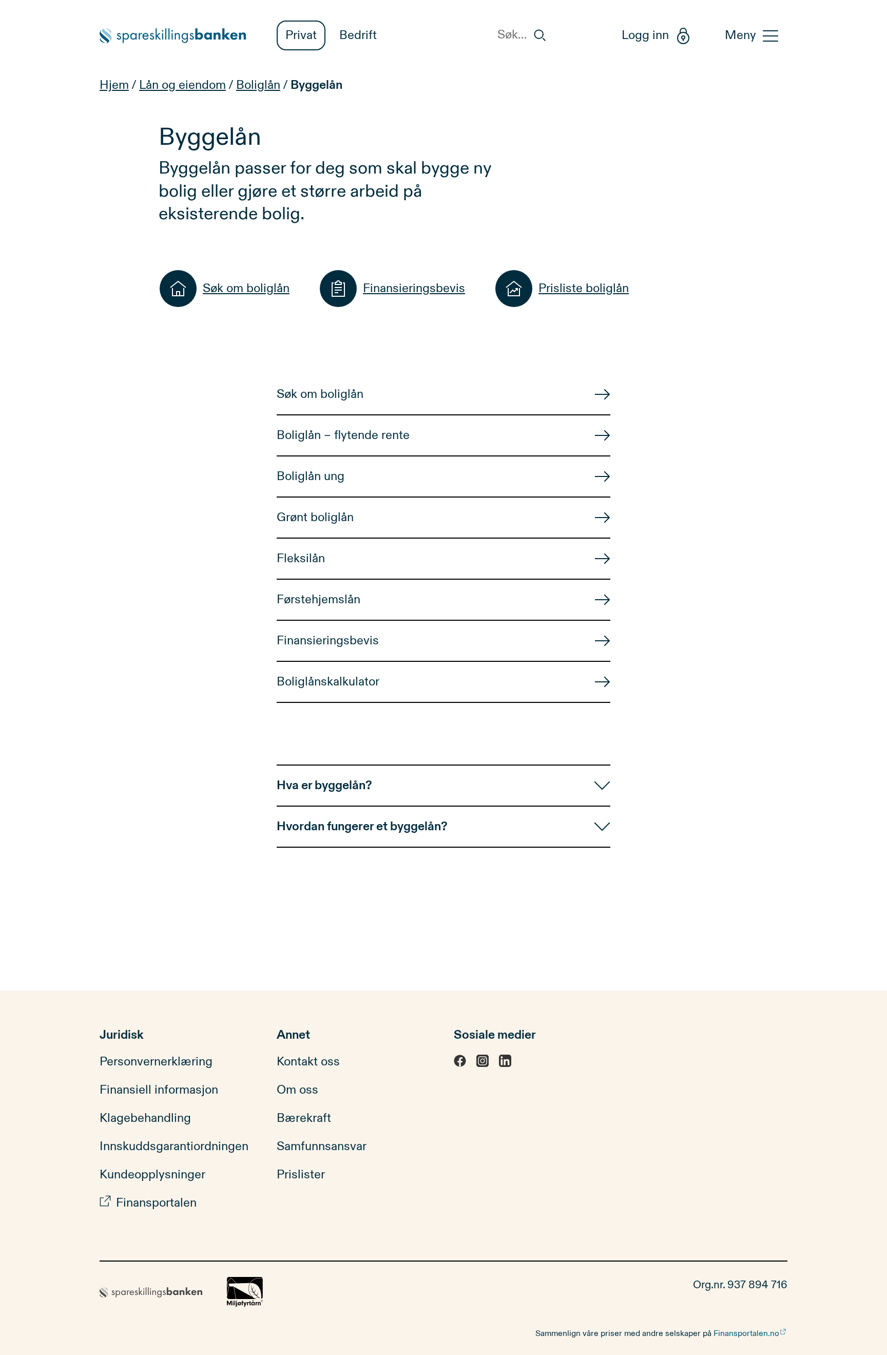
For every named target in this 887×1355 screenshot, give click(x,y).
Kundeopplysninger (152, 1174)
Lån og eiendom (182, 85)
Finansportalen (156, 1203)
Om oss (297, 1090)
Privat (301, 35)
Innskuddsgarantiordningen (174, 1146)
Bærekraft (304, 1118)
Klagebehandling (145, 1118)
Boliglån (258, 85)
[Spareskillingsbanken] (178, 35)
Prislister (301, 1174)
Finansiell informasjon (159, 1090)
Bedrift (358, 35)
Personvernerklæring (156, 1062)
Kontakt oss (308, 1062)
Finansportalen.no (746, 1333)
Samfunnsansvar (322, 1146)
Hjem (114, 85)
